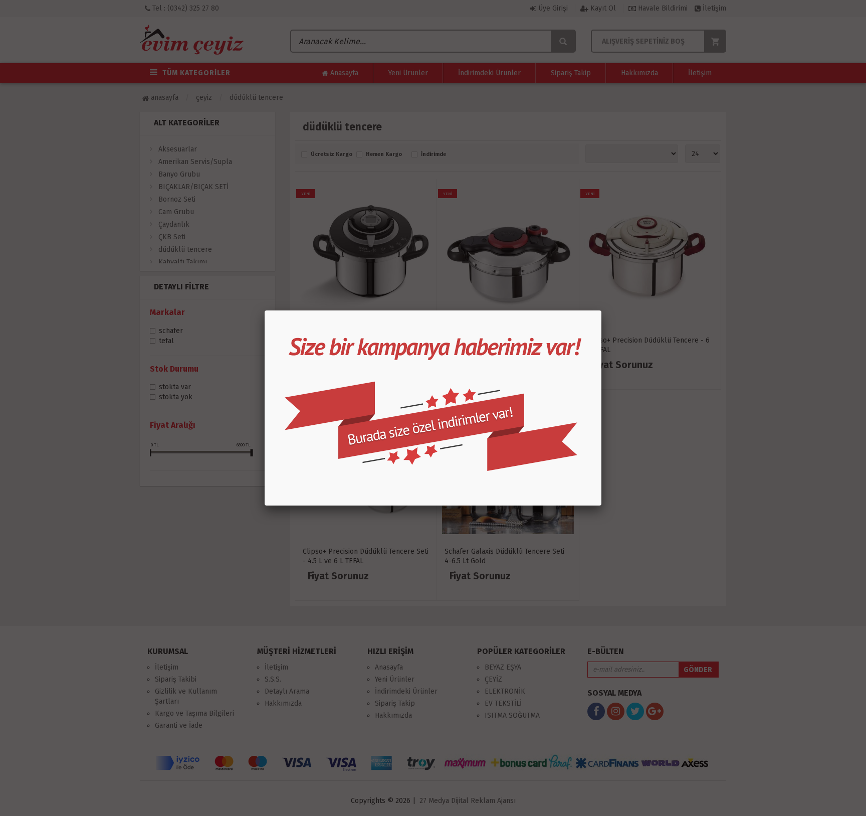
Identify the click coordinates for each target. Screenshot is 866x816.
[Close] (601, 310)
